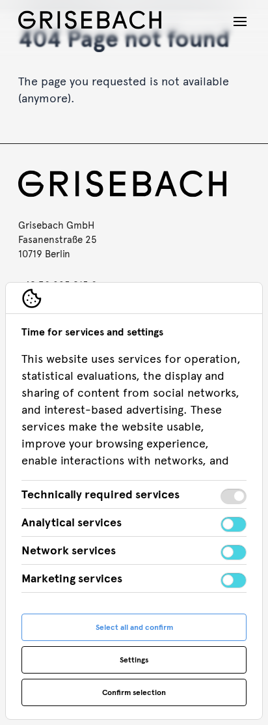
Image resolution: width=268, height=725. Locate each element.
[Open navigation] (240, 21)
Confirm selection (134, 692)
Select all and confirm (134, 627)
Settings (134, 659)
